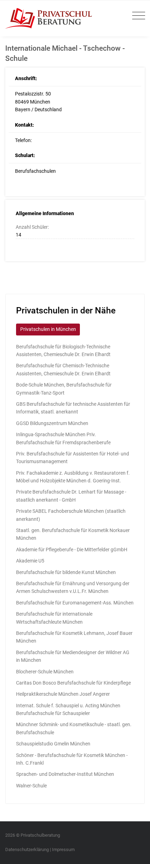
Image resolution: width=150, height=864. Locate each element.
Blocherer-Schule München (45, 671)
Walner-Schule (31, 785)
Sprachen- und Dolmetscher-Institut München (65, 774)
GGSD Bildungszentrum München (52, 423)
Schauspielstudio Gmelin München (53, 743)
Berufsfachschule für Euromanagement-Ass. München (75, 602)
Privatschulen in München (48, 329)
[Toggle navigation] (137, 15)
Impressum (63, 849)
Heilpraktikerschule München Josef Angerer (63, 694)
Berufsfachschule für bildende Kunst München (66, 572)
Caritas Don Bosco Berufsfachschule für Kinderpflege (73, 683)
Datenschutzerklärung (27, 849)
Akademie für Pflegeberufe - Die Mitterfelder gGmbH (71, 549)
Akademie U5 (30, 561)
